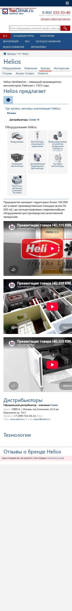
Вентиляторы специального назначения (37, 143)
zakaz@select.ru (42, 419)
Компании (30, 68)
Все (5, 35)
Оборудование (11, 68)
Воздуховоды (17, 141)
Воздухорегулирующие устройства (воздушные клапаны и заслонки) (58, 145)
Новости (43, 73)
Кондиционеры (24, 35)
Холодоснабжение (48, 41)
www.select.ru (17, 419)
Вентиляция (10, 41)
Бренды (45, 68)
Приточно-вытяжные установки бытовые (17, 189)
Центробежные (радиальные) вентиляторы (37, 166)
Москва (11, 113)
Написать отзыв (55, 458)
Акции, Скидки (25, 73)
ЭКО (27, 41)
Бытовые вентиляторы (58, 164)
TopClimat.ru (17, 13)
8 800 (56, 12)
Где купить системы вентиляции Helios (32, 108)
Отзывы (7, 73)
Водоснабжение (13, 47)
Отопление (47, 35)
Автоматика (38, 47)
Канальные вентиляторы (17, 164)
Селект (33, 119)
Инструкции (61, 68)
